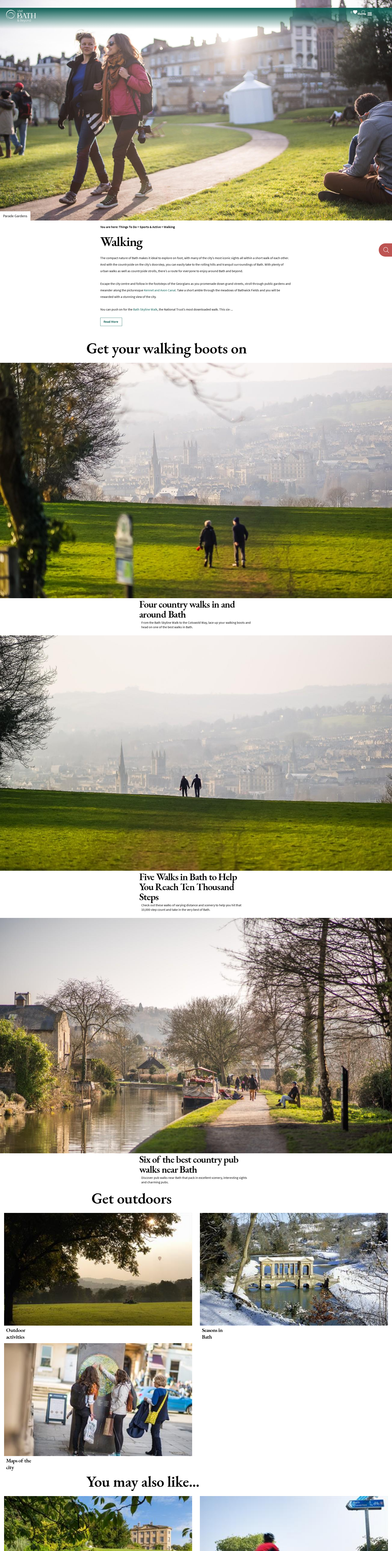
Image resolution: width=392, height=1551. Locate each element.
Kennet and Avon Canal (160, 290)
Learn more (16, 621)
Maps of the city (18, 1438)
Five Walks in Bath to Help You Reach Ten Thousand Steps (65, 871)
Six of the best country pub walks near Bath (48, 1139)
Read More (111, 322)
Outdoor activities (15, 1307)
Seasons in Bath (212, 1307)
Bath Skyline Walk (145, 309)
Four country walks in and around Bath (44, 604)
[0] (359, 3)
